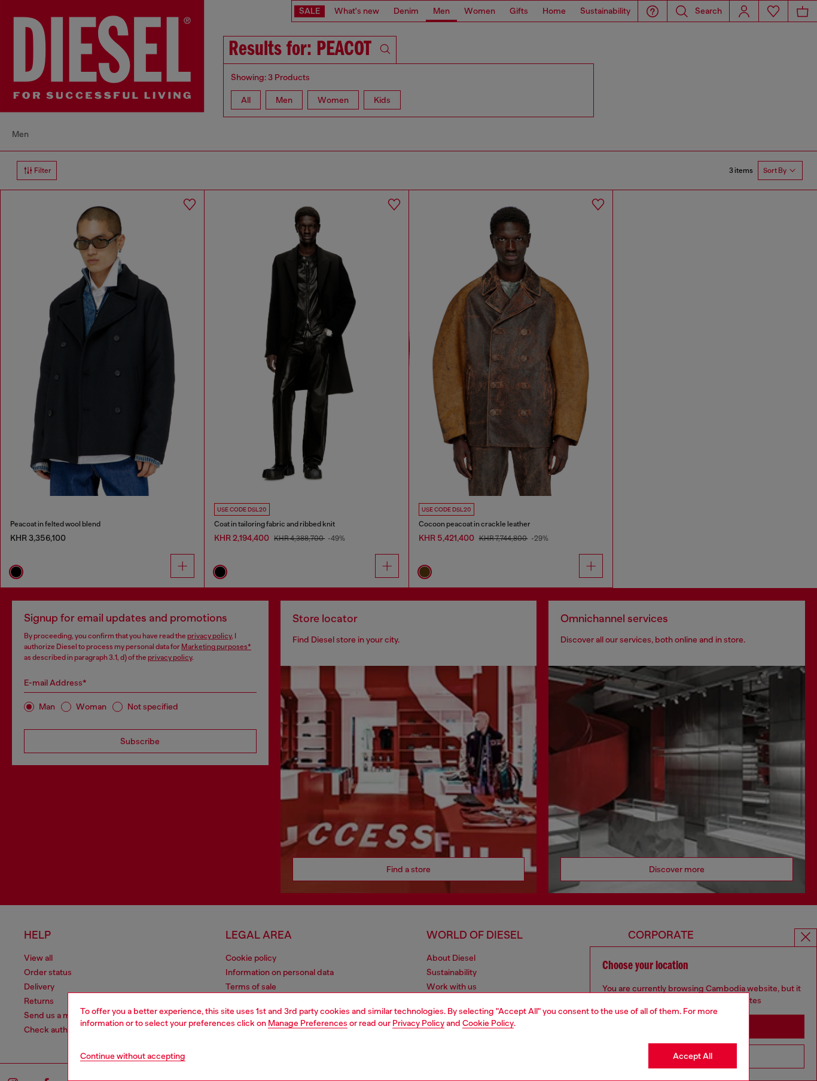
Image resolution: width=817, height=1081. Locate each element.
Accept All (692, 1056)
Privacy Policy (418, 1023)
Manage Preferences (307, 1023)
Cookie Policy (488, 1023)
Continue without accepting (132, 1056)
